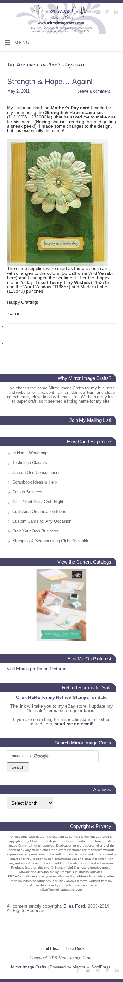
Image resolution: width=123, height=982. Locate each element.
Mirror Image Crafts (28, 967)
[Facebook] (78, 12)
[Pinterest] (106, 12)
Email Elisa (48, 948)
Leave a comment (93, 91)
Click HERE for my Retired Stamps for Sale (61, 697)
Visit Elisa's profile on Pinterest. (38, 668)
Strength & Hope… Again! (50, 81)
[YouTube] (87, 12)
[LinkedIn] (115, 12)
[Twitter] (97, 12)
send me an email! (74, 723)
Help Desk (75, 948)
